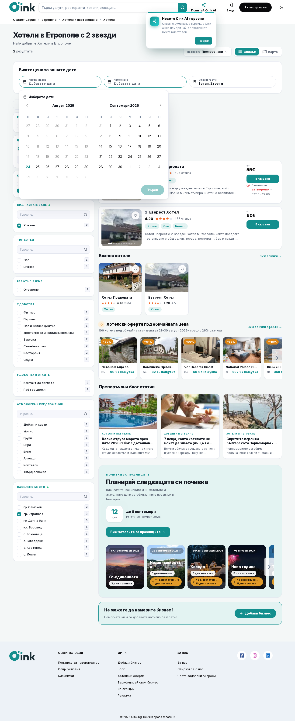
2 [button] (86, 126)
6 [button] (57, 136)
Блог (121, 669)
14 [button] (67, 146)
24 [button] (28, 167)
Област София (24, 19)
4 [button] (38, 136)
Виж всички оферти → (265, 327)
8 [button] (77, 136)
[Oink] (22, 7)
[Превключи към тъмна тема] (281, 7)
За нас (182, 662)
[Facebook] (241, 655)
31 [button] (66, 126)
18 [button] (37, 157)
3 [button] (28, 136)
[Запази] (135, 215)
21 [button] (66, 157)
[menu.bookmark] (135, 269)
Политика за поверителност (79, 662)
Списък (250, 52)
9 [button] (86, 136)
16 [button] (86, 146)
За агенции (126, 689)
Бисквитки (66, 676)
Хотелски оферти (131, 676)
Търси (152, 190)
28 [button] (38, 126)
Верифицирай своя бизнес (138, 682)
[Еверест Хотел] (121, 227)
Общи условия (69, 669)
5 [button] (47, 136)
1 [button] (76, 126)
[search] (108, 7)
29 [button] (47, 126)
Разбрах (203, 40)
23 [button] (86, 157)
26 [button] (47, 167)
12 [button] (47, 146)
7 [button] (67, 136)
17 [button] (28, 157)
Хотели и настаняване (79, 19)
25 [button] (38, 167)
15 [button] (76, 146)
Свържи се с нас (190, 669)
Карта (273, 52)
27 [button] (28, 126)
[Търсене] (182, 7)
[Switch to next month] (160, 105)
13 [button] (57, 146)
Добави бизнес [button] (129, 662)
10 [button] (28, 146)
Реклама (124, 695)
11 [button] (38, 146)
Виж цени (262, 178)
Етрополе (49, 19)
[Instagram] (255, 655)
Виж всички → (270, 256)
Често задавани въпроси (196, 676)
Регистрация (255, 7)
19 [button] (47, 157)
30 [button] (57, 126)
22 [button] (77, 157)
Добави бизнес (258, 613)
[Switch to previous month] (27, 105)
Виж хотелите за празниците (135, 532)
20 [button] (57, 157)
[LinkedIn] (268, 655)
